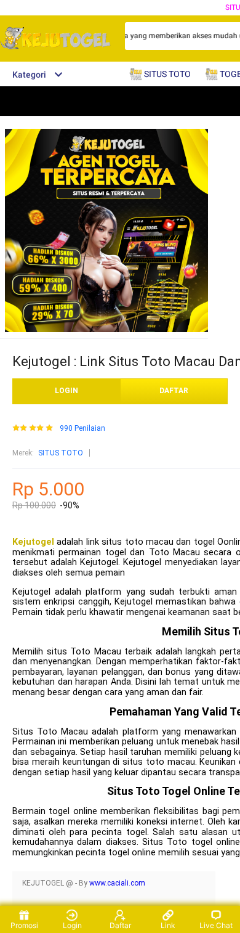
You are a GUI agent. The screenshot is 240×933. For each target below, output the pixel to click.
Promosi (24, 925)
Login (72, 925)
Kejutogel (33, 542)
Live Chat (216, 925)
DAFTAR (173, 390)
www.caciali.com (117, 883)
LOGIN (66, 390)
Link (168, 925)
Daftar (120, 925)
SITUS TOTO (60, 453)
